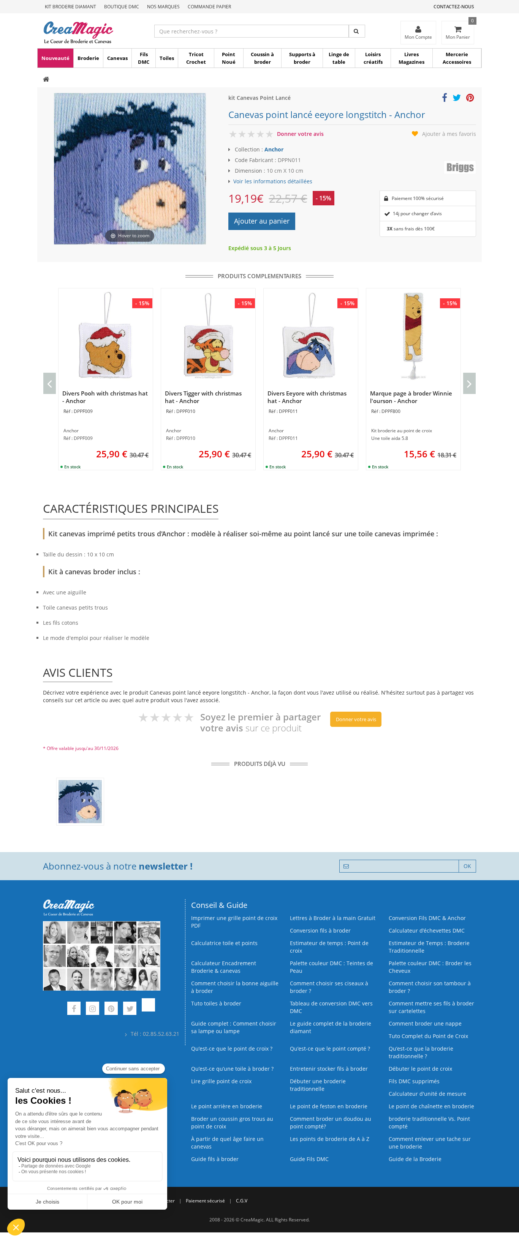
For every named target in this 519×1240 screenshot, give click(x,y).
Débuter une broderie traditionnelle (318, 1085)
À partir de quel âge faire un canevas (227, 1142)
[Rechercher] (357, 31)
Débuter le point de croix (420, 1068)
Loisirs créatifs (373, 58)
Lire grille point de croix (221, 1081)
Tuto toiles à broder (216, 1003)
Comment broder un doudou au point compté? (330, 1122)
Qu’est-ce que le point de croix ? (231, 1048)
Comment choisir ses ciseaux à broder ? (329, 987)
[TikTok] (148, 1009)
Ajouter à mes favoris (449, 133)
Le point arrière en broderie (226, 1106)
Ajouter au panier (262, 220)
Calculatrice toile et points (224, 943)
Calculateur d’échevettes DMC (427, 930)
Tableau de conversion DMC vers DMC (331, 1007)
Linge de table (339, 58)
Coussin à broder (262, 58)
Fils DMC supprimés (414, 1081)
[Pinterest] (111, 1009)
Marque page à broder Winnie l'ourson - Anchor (411, 397)
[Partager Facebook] (444, 98)
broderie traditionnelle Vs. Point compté (429, 1122)
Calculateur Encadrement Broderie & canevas (223, 967)
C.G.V (241, 1200)
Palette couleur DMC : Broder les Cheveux (430, 967)
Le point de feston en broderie (328, 1106)
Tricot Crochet (196, 58)
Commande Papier (209, 6)
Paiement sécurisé (205, 1200)
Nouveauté (55, 58)
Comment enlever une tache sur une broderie (430, 1142)
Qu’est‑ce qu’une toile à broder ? (232, 1068)
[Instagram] (92, 1009)
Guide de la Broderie (415, 1159)
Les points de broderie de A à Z (329, 1138)
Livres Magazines (411, 58)
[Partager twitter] (457, 98)
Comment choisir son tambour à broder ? (430, 987)
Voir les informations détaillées (272, 181)
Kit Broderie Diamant (70, 6)
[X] (129, 1009)
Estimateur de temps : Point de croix (329, 946)
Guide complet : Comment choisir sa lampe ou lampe (233, 1027)
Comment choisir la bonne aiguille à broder (234, 987)
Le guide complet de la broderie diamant (330, 1027)
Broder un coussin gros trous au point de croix (232, 1122)
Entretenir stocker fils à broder (329, 1068)
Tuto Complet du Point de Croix (428, 1036)
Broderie (88, 58)
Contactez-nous (454, 6)
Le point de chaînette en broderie (431, 1106)
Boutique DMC (121, 6)
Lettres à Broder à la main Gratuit (332, 918)
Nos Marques (163, 6)
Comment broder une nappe (425, 1023)
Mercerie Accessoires (457, 58)
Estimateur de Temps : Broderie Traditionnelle (429, 946)
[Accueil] (46, 79)
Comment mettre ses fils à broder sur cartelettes (431, 1007)
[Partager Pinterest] (470, 98)
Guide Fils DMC (309, 1159)
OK (467, 866)
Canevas (117, 58)
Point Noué (229, 58)
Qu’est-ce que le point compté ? (330, 1048)
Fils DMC (143, 58)
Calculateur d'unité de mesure (427, 1093)
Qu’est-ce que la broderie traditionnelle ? (421, 1052)
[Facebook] (74, 1009)
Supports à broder (302, 58)
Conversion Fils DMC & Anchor (427, 918)
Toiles (167, 58)
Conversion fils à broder (320, 930)
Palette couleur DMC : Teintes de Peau (331, 967)
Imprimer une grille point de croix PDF (234, 921)
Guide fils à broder (215, 1159)
